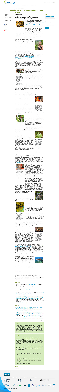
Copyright (19, 379)
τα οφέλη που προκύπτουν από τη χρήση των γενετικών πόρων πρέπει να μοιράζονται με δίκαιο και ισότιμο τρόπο (24, 57)
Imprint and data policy (7, 381)
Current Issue (8, 5)
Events (23, 5)
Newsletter (48, 2)
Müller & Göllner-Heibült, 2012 (21, 162)
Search (51, 2)
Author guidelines (33, 5)
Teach (20, 5)
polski (5, 30)
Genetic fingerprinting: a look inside (30, 284)
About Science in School (7, 379)
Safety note (20, 380)
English (6, 26)
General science (11, 19)
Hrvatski (6, 24)
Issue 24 (24, 8)
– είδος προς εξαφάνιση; (26, 289)
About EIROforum (6, 380)
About (25, 5)
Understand (17, 5)
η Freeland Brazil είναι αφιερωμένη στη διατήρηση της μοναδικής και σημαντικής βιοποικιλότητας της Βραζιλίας (29, 310)
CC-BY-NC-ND (17, 368)
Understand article (12, 10)
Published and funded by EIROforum (8, 388)
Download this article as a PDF (49, 16)
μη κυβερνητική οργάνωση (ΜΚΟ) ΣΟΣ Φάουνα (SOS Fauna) (29, 246)
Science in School (17, 8)
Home (4, 5)
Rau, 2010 (21, 58)
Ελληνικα (6, 29)
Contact (45, 2)
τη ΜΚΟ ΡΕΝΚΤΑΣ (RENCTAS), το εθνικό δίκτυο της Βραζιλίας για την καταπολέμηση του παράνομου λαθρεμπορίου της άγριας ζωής (30, 293)
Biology (7, 19)
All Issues (11, 5)
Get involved (28, 5)
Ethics (10, 20)
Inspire (14, 5)
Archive (31, 379)
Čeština (6, 25)
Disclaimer (19, 381)
